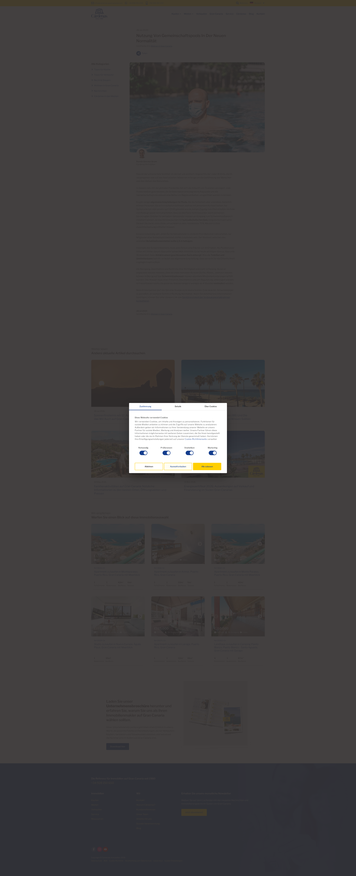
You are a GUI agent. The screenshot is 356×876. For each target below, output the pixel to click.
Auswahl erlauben (178, 466)
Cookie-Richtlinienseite (195, 439)
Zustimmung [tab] (145, 406)
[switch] (166, 453)
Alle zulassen (207, 466)
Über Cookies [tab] (211, 406)
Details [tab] (178, 406)
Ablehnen (149, 466)
